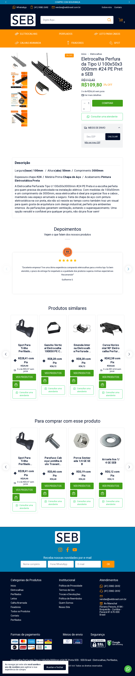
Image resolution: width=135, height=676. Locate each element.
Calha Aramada (19, 603)
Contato (118, 7)
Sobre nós (107, 7)
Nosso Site (64, 607)
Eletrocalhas (28, 34)
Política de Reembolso (70, 598)
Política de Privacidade (70, 585)
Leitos (14, 598)
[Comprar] (16, 384)
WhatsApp (21, 7)
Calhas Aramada (30, 43)
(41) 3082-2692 (41, 7)
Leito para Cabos (109, 34)
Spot (117, 43)
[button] (102, 116)
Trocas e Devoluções (69, 594)
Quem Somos (66, 603)
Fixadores (77, 43)
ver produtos (24, 377)
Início (83, 54)
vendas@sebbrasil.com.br (68, 7)
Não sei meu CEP (92, 142)
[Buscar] (109, 20)
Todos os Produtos (20, 611)
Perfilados (65, 34)
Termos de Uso (67, 590)
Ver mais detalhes (92, 95)
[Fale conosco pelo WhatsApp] (128, 669)
